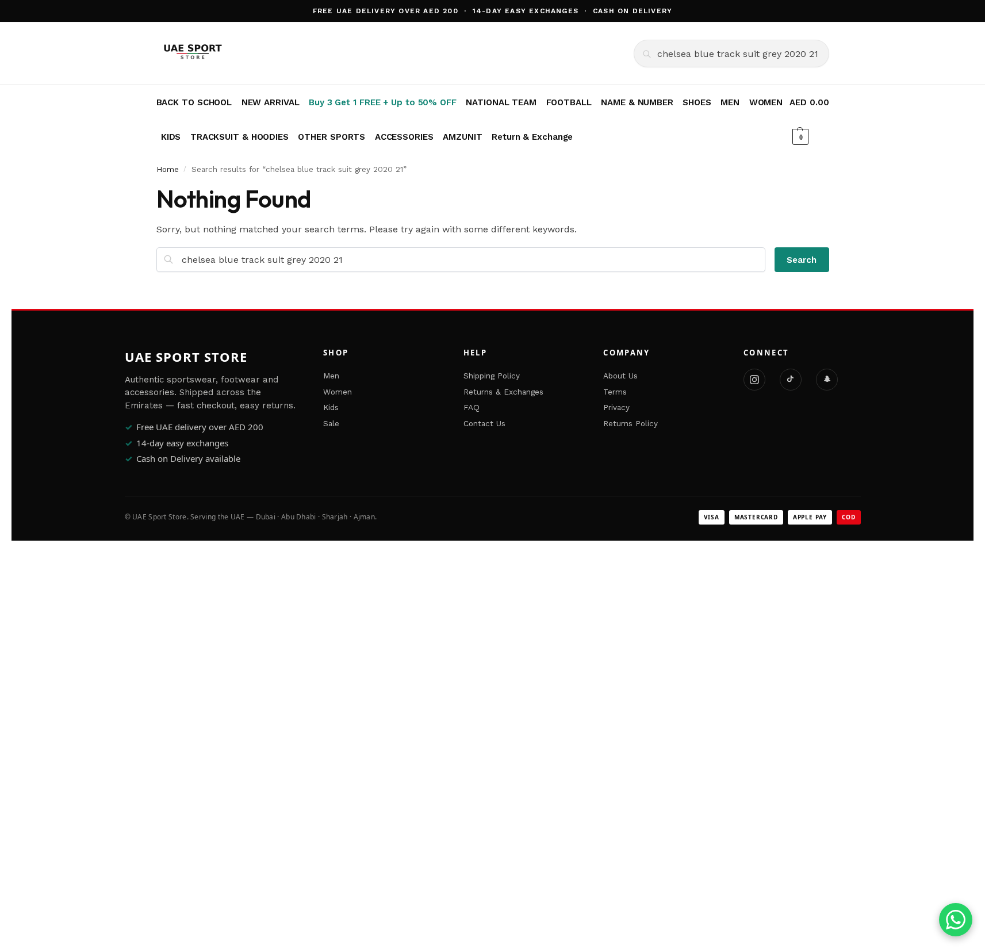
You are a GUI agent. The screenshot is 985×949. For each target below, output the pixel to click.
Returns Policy (630, 423)
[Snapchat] (827, 380)
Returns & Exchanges (503, 391)
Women (337, 391)
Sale (331, 423)
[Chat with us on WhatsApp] (955, 919)
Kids (331, 407)
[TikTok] (791, 380)
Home (167, 169)
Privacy (616, 407)
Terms (615, 391)
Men (331, 375)
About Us (620, 375)
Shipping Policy (491, 375)
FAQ (471, 407)
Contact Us (484, 423)
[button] (809, 119)
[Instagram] (754, 380)
